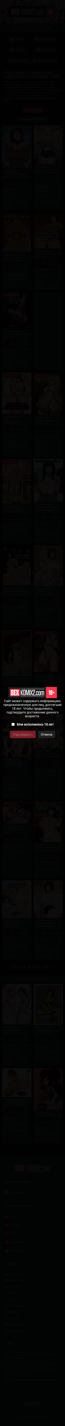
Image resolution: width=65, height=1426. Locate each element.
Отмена (46, 734)
